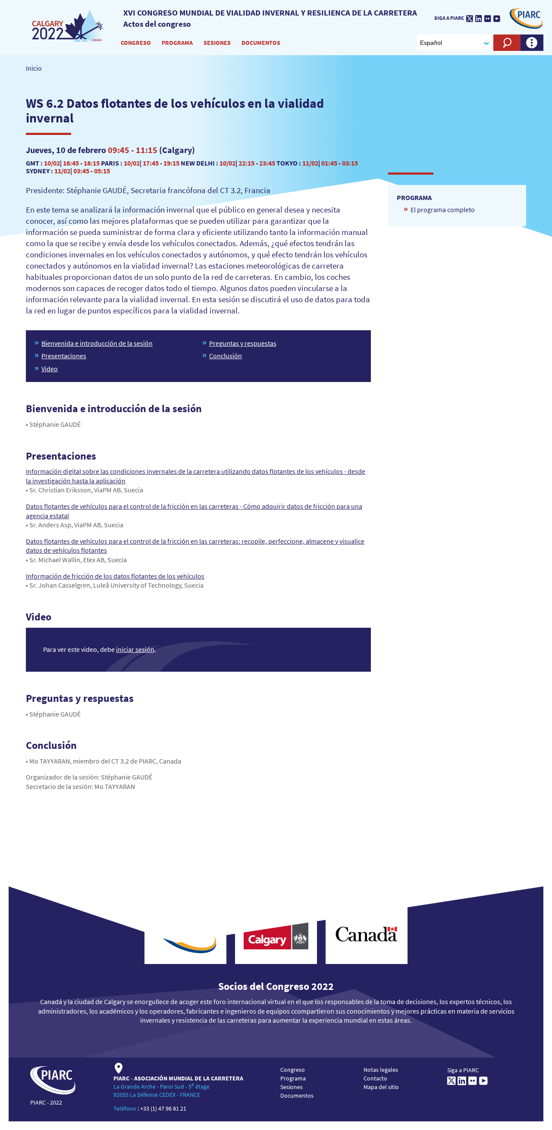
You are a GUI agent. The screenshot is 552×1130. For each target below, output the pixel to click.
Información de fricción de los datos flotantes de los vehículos (115, 576)
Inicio (34, 68)
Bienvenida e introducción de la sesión (97, 343)
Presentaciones (63, 355)
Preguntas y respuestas (242, 343)
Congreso (136, 43)
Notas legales (381, 1070)
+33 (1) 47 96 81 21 (163, 1108)
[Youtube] (496, 18)
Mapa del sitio (381, 1087)
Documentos (261, 43)
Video (49, 368)
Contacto (375, 1078)
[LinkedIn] (478, 18)
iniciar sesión (135, 649)
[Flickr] (487, 18)
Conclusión (225, 355)
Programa (177, 43)
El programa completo (443, 209)
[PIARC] (68, 25)
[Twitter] (469, 18)
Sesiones (217, 43)
